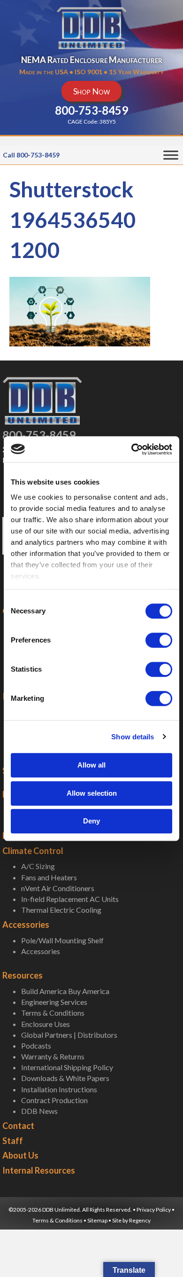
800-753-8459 (39, 435)
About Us (20, 1155)
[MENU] (170, 155)
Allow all (91, 765)
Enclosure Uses (45, 1023)
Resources (22, 975)
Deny (91, 821)
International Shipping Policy (67, 1067)
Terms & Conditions (52, 1012)
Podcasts (36, 1045)
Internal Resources (38, 1170)
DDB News (39, 1110)
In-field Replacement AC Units (70, 898)
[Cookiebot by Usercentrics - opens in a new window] (131, 449)
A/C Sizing (38, 866)
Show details (132, 737)
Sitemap (97, 1220)
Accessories (25, 924)
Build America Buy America (65, 991)
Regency (140, 1220)
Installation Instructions (59, 1089)
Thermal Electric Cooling (61, 909)
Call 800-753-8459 (31, 155)
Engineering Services (54, 1001)
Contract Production (54, 1100)
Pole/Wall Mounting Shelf (62, 940)
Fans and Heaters (49, 877)
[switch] (158, 640)
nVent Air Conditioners (57, 888)
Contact (18, 1125)
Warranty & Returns (52, 1056)
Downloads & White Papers (65, 1077)
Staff (12, 1141)
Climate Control (32, 851)
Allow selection (92, 793)
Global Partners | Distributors (69, 1034)
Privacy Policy (154, 1209)
